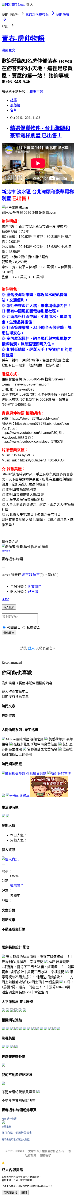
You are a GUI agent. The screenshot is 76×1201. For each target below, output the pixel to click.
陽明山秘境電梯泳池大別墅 (16, 1139)
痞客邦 (27, 574)
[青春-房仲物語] (3, 1122)
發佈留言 (8, 632)
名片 (13, 110)
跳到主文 (8, 50)
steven (6, 551)
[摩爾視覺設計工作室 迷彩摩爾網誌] (24, 773)
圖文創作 (34, 586)
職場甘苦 (36, 91)
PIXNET (19, 1151)
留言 (36, 574)
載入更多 (8, 607)
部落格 (15, 105)
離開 (24, 1192)
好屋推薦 (6, 1126)
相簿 (13, 100)
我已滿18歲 (10, 1192)
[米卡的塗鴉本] (18, 796)
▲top (5, 599)
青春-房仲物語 (23, 38)
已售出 (33, 591)
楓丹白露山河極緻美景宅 (17, 1133)
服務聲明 (45, 1155)
